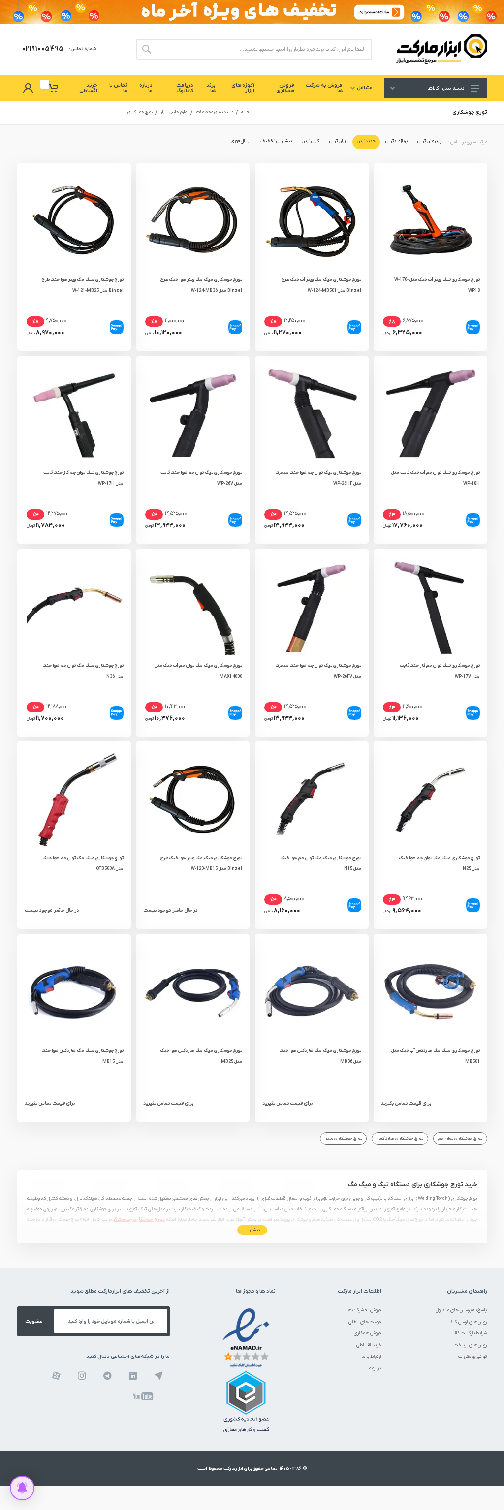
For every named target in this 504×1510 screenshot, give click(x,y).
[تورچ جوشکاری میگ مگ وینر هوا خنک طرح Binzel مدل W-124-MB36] (192, 220)
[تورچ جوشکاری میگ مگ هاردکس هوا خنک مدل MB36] (311, 991)
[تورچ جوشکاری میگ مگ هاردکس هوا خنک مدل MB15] (74, 991)
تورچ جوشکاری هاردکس (400, 1138)
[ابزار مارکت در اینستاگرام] (82, 1375)
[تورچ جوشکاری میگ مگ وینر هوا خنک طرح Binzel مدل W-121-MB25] (74, 220)
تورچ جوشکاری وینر (343, 1138)
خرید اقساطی (368, 1345)
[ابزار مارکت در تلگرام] (107, 1375)
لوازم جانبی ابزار (174, 112)
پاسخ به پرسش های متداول (461, 1310)
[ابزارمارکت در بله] (159, 1375)
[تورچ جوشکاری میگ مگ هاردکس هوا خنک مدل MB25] (192, 991)
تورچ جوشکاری (140, 112)
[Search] (146, 49)
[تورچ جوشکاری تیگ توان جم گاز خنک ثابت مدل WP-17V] (430, 605)
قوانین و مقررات (472, 1357)
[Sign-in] (28, 88)
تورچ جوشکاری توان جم (460, 1138)
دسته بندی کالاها (445, 88)
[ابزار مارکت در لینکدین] (133, 1375)
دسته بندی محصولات (214, 112)
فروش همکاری (367, 1333)
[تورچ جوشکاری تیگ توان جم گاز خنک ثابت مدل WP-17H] (74, 413)
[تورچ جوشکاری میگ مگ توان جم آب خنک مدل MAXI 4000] (192, 605)
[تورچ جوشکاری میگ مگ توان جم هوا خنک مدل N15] (311, 798)
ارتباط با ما (371, 1357)
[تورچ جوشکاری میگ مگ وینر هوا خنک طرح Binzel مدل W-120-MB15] (192, 798)
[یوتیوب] (143, 1396)
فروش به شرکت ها (363, 1310)
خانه (245, 112)
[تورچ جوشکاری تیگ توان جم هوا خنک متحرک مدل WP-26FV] (311, 605)
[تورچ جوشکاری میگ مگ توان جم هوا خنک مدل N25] (430, 798)
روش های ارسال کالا (469, 1322)
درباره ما (374, 1368)
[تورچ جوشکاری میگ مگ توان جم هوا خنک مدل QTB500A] (74, 798)
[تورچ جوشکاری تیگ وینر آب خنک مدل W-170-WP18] (430, 220)
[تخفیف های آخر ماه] (252, 12)
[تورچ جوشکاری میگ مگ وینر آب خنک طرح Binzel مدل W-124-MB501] (311, 220)
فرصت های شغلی (364, 1322)
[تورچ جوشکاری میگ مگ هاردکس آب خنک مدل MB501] (430, 991)
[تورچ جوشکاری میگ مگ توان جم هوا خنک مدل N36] (74, 605)
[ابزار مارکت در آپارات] (56, 1375)
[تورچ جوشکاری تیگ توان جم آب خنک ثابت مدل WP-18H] (430, 413)
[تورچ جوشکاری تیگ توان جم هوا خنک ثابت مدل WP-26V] (192, 413)
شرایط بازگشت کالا (470, 1333)
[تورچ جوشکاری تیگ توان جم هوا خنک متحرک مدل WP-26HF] (311, 413)
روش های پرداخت (470, 1345)
